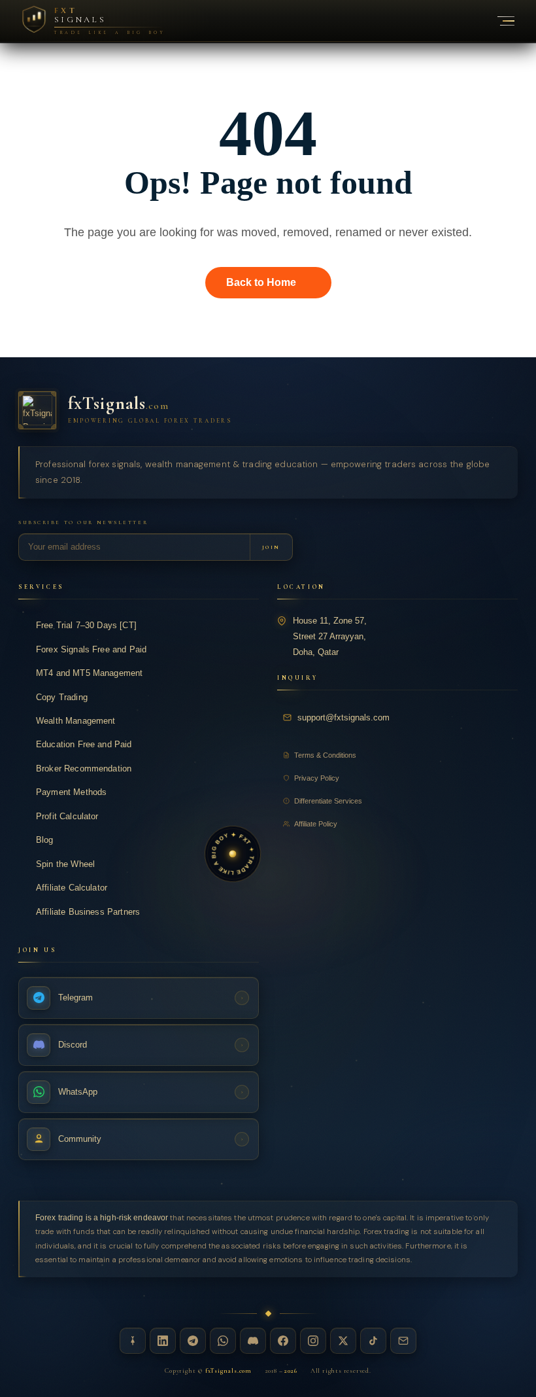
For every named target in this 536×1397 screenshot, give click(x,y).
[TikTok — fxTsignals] (373, 1341)
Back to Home (261, 282)
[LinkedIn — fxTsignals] (163, 1341)
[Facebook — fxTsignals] (283, 1341)
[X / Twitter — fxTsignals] (343, 1341)
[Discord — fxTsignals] (253, 1341)
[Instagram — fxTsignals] (313, 1341)
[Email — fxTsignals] (403, 1341)
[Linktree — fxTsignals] (133, 1341)
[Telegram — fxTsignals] (193, 1341)
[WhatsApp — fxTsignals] (223, 1341)
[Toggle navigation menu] (498, 21)
